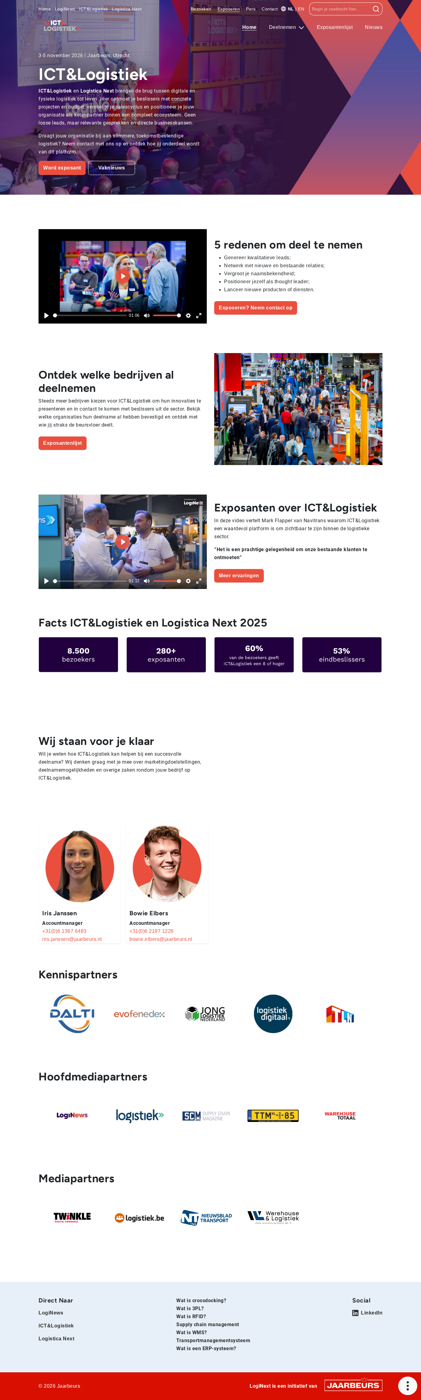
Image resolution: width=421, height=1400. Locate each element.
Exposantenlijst (335, 27)
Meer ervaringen (239, 575)
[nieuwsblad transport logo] (206, 1218)
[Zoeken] (376, 8)
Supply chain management (207, 1324)
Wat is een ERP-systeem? (206, 1348)
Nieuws (373, 27)
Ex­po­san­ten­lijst (62, 443)
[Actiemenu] (407, 1386)
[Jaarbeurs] (353, 1385)
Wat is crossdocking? (201, 1300)
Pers (250, 8)
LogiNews (65, 8)
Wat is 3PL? (190, 1308)
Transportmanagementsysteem (213, 1340)
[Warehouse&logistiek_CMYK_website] (273, 1218)
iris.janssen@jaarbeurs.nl (72, 939)
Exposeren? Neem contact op (255, 307)
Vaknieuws (111, 167)
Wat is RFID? (191, 1316)
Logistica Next (126, 8)
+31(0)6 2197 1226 (151, 931)
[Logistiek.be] (139, 1218)
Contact (270, 8)
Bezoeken (201, 8)
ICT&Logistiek (93, 8)
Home (45, 8)
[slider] (90, 315)
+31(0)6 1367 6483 (64, 931)
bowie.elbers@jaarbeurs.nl (160, 939)
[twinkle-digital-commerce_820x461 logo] (72, 1218)
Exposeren (229, 8)
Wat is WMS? (191, 1332)
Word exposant (62, 167)
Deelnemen (283, 27)
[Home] (62, 25)
